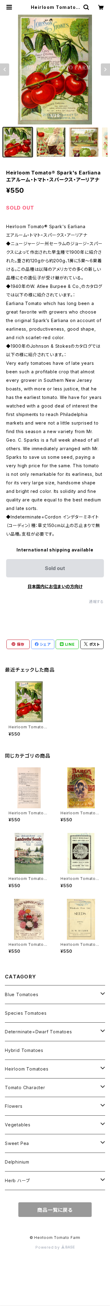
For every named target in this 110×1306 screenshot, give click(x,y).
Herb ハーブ (17, 1180)
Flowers (14, 1106)
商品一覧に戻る (55, 1210)
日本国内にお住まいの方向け (55, 586)
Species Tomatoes (26, 1013)
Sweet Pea (17, 1143)
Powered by (48, 1247)
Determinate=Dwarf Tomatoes (38, 1031)
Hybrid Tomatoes (24, 1050)
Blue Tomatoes (21, 994)
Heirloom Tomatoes (27, 1068)
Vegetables (18, 1124)
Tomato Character (25, 1087)
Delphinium (17, 1161)
